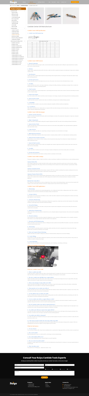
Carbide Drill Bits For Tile (16, 64)
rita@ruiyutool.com (67, 384)
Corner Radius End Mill (16, 17)
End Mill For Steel (15, 44)
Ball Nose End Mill (15, 14)
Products (47, 385)
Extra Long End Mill (15, 18)
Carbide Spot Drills (15, 31)
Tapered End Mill (15, 23)
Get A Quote (74, 2)
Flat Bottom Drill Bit (15, 36)
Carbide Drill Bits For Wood (17, 61)
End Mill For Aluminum (16, 42)
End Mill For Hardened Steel (17, 47)
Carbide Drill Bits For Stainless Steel (18, 56)
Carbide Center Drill (15, 34)
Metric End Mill (14, 26)
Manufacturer (55, 369)
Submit (44, 377)
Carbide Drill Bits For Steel (16, 55)
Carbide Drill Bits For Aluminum (17, 59)
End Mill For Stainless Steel (17, 45)
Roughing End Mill (15, 21)
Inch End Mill (14, 25)
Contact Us (48, 386)
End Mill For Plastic (15, 53)
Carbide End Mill (14, 10)
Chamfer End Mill (15, 15)
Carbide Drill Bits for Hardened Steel (18, 58)
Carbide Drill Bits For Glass (16, 62)
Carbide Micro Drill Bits (16, 39)
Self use (69, 369)
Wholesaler (63, 369)
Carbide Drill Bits (14, 28)
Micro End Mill (14, 20)
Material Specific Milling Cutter (16, 41)
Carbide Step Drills (15, 33)
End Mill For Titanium (15, 49)
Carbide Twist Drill (15, 30)
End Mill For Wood (15, 50)
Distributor (48, 369)
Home (47, 384)
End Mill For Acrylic (15, 52)
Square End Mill (14, 12)
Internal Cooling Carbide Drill (17, 37)
